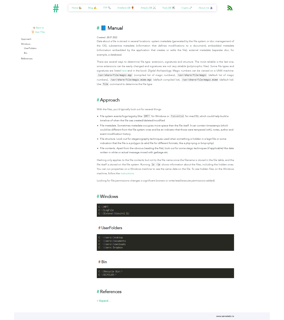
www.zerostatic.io (225, 316)
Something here (105, 301)
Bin (25, 53)
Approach (26, 39)
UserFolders (30, 48)
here (124, 70)
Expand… (105, 301)
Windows (25, 44)
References (27, 58)
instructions (127, 173)
